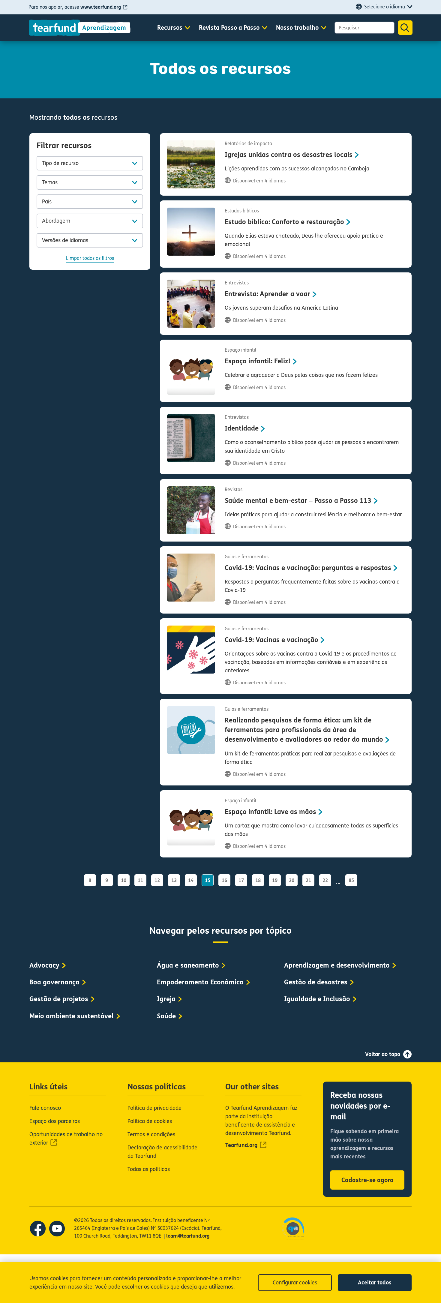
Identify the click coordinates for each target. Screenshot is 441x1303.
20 (291, 880)
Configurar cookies (295, 1282)
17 (241, 880)
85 (351, 880)
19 (275, 880)
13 (174, 880)
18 (258, 880)
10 (123, 880)
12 (157, 880)
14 (191, 880)
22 (325, 880)
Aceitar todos (375, 1282)
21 (308, 880)
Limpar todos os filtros (90, 258)
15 (207, 880)
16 (224, 880)
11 (140, 880)
